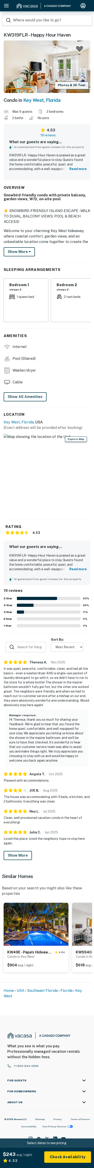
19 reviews (48, 135)
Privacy (57, 1119)
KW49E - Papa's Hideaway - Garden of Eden (30, 952)
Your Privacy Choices (54, 1126)
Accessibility (29, 1126)
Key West (33, 100)
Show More (18, 855)
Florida (53, 100)
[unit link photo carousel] (36, 924)
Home (9, 990)
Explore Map (76, 439)
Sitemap (40, 1119)
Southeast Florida (42, 990)
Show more (18, 252)
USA (20, 990)
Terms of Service (80, 1119)
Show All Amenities (25, 397)
